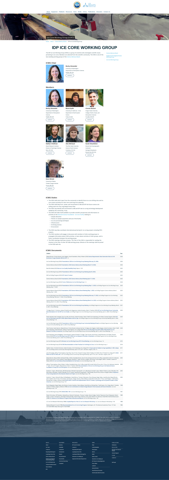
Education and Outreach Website (116, 450)
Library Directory (95, 468)
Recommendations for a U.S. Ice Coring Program (75, 405)
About (48, 12)
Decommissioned (62, 456)
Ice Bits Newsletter (95, 447)
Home (47, 41)
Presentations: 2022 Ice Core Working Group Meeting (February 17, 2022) (80, 295)
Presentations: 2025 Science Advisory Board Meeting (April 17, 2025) (78, 278)
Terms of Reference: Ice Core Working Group (73, 282)
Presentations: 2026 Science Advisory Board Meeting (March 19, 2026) (78, 265)
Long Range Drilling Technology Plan (79, 454)
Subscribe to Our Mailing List (77, 456)
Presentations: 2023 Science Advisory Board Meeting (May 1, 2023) (77, 290)
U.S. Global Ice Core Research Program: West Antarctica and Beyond (66, 398)
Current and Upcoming (63, 461)
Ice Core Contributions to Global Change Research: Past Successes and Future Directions (89, 386)
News (75, 12)
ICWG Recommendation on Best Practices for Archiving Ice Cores (78, 344)
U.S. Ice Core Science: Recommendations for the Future (66, 361)
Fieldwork (61, 12)
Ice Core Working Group (112, 60)
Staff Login (114, 462)
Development (61, 451)
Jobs (47, 469)
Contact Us (107, 12)
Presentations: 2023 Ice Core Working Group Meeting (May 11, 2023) (79, 285)
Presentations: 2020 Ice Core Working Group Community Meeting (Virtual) (80, 323)
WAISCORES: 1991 (66, 391)
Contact (69, 75)
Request (60, 454)
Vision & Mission (49, 466)
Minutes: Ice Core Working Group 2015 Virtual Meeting (75, 341)
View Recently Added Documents (98, 472)
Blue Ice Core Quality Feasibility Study (66, 268)
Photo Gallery (94, 463)
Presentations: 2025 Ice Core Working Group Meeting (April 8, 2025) (79, 272)
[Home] (84, 5)
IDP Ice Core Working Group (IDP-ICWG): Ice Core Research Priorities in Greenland (73, 336)
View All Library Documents (97, 470)
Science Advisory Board (60, 41)
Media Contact (95, 456)
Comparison (61, 449)
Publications (91, 12)
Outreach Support (115, 453)
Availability (61, 447)
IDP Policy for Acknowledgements (98, 461)
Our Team (48, 447)
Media (79, 12)
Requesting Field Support (50, 451)
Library (85, 12)
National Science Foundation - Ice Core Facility (71, 214)
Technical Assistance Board (51, 464)
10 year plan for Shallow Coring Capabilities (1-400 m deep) (104, 348)
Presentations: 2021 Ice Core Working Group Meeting (75, 305)
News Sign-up (94, 449)
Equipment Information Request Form (79, 458)
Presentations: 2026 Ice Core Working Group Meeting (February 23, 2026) (80, 261)
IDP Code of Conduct (67, 275)
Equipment (54, 12)
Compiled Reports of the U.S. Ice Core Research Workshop (80, 401)
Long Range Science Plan (50, 454)
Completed (61, 463)
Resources (69, 12)
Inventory (61, 445)
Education (99, 12)
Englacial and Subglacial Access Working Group (114, 56)
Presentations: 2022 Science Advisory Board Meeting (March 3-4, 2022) (78, 300)
